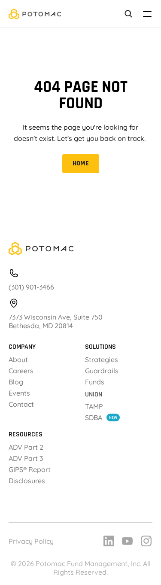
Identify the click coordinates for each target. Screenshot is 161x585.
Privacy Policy (31, 541)
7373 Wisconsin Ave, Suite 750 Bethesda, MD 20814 (56, 321)
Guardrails (101, 370)
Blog (16, 382)
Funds (94, 382)
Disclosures (27, 480)
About (18, 359)
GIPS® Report (30, 469)
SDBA (93, 417)
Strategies (101, 359)
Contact (21, 404)
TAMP (94, 406)
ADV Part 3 (26, 458)
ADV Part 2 (26, 447)
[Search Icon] (128, 14)
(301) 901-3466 (31, 287)
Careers (21, 370)
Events (19, 393)
